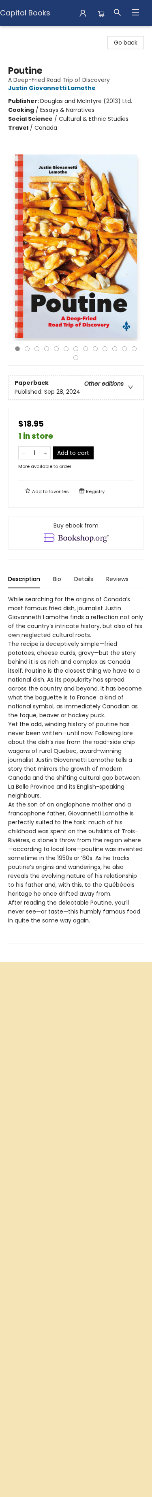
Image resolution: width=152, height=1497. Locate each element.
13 (134, 348)
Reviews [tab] (117, 579)
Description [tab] (24, 579)
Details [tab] (83, 579)
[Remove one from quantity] (24, 452)
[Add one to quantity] (45, 452)
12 (124, 348)
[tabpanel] (76, 769)
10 (105, 348)
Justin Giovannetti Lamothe (52, 88)
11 (114, 348)
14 (75, 357)
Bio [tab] (57, 579)
